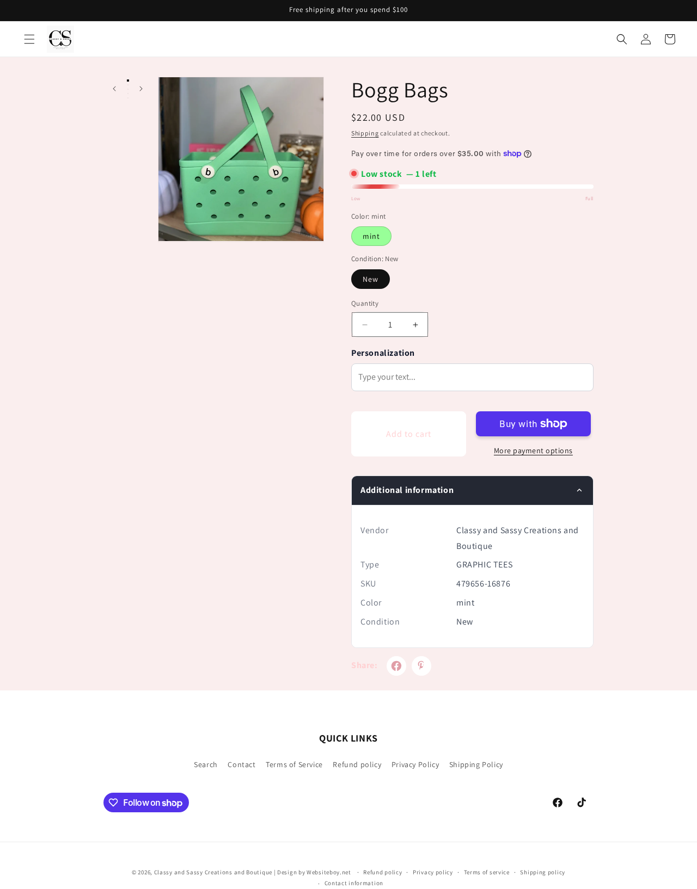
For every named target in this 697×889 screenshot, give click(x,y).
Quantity (364, 303)
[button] (29, 39)
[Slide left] (114, 89)
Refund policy (357, 764)
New (370, 279)
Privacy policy (433, 872)
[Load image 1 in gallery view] (128, 80)
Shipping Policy (476, 764)
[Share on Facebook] (396, 666)
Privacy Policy (415, 764)
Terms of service (487, 872)
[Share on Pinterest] (421, 666)
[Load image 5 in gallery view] (128, 97)
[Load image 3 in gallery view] (128, 89)
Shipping (365, 133)
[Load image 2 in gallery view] (128, 84)
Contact (241, 764)
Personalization (383, 353)
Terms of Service (294, 764)
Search (206, 764)
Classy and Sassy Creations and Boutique (213, 872)
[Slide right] (140, 89)
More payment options (533, 450)
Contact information (354, 883)
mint (371, 236)
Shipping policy (542, 872)
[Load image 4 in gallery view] (128, 93)
